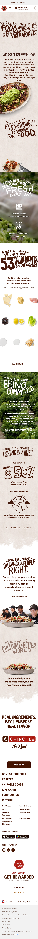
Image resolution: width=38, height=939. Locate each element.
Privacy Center (6, 928)
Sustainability (24, 818)
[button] (19, 764)
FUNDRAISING (10, 794)
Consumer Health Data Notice (11, 918)
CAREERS (8, 779)
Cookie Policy (6, 925)
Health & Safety (25, 809)
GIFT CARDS (9, 789)
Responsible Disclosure (7, 823)
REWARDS (8, 800)
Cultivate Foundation (6, 814)
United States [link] (9, 902)
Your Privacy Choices (8, 935)
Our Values (6, 806)
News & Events (25, 806)
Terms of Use (6, 921)
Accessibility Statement (9, 908)
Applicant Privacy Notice (9, 912)
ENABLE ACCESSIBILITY (19, 2)
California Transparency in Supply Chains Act (16, 915)
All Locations (7, 818)
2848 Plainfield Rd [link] (24, 9)
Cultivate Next (24, 813)
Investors (6, 809)
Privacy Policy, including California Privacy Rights (17, 931)
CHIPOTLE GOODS (12, 784)
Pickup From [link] (22, 8)
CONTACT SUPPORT (14, 774)
